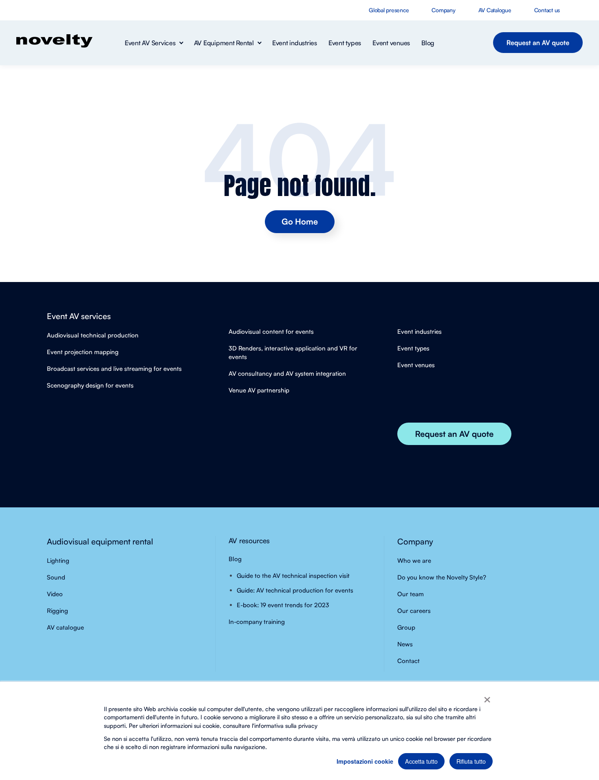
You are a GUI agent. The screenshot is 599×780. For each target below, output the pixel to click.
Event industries (419, 331)
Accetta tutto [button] (421, 761)
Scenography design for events (90, 385)
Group (406, 627)
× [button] (487, 697)
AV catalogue (65, 627)
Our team (410, 594)
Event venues (416, 365)
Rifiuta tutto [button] (471, 761)
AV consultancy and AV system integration (287, 373)
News (405, 644)
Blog (235, 559)
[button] (153, 42)
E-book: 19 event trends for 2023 (283, 605)
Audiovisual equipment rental (100, 541)
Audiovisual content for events (271, 331)
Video (55, 594)
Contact (408, 661)
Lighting (58, 560)
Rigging (57, 611)
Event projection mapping (83, 352)
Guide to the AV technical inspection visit (293, 575)
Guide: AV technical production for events (295, 590)
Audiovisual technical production (93, 335)
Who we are (414, 560)
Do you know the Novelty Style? (441, 577)
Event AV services (79, 316)
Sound (56, 577)
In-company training (257, 622)
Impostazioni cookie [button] (365, 761)
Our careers (414, 611)
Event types (413, 348)
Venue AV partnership (259, 390)
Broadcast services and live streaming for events (114, 368)
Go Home (300, 221)
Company (415, 541)
